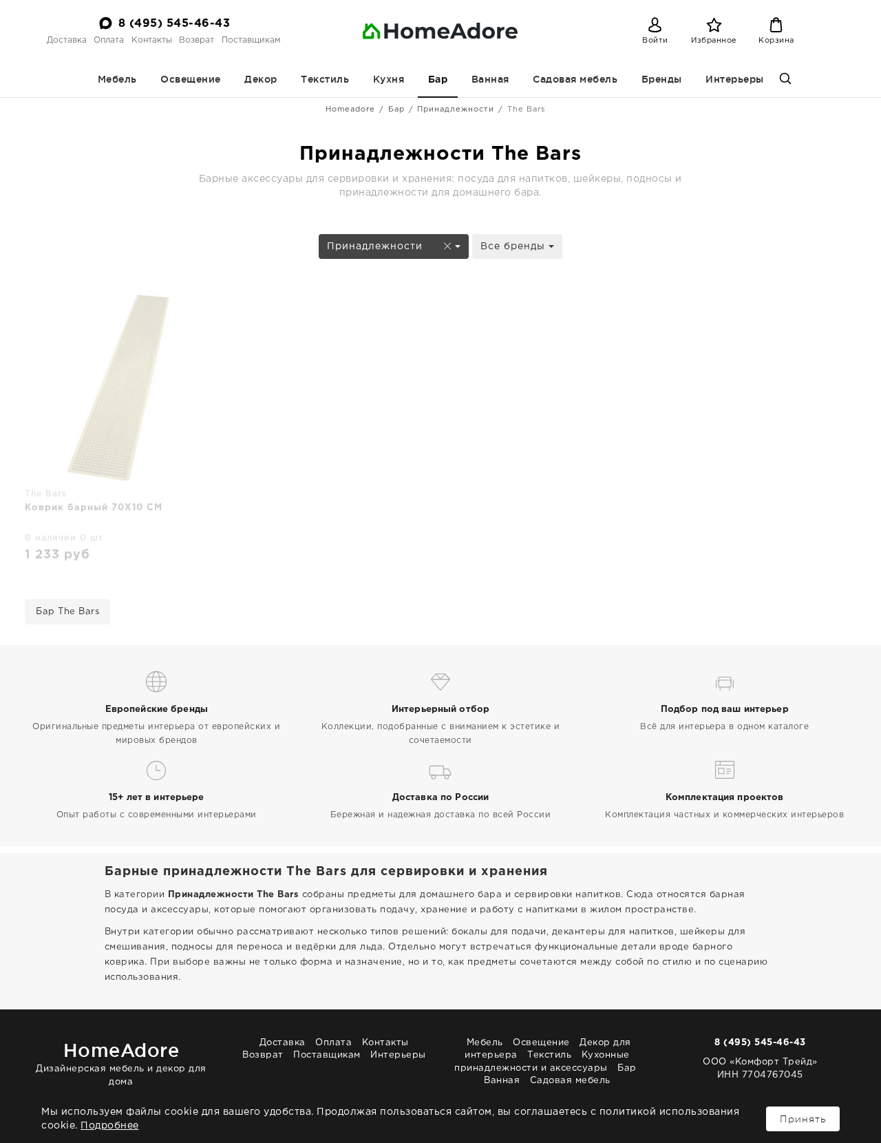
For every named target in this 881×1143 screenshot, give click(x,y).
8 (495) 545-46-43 (174, 24)
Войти (655, 40)
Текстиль (325, 79)
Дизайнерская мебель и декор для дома (121, 1063)
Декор (260, 79)
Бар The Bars (67, 612)
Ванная (490, 79)
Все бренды (514, 246)
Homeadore (350, 109)
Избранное (714, 40)
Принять (803, 1118)
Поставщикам (251, 40)
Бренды (661, 79)
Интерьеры (734, 79)
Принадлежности (455, 109)
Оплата (109, 40)
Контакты (151, 40)
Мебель (117, 79)
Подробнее (110, 1126)
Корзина (776, 40)
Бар (438, 80)
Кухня (389, 79)
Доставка (67, 40)
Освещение (190, 79)
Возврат (196, 40)
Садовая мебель (575, 79)
